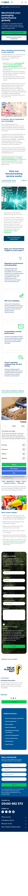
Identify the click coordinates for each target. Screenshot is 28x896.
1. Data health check (8, 180)
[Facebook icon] (2, 812)
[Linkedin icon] (10, 812)
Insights (7, 7)
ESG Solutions (9, 741)
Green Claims (9, 744)
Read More (4, 694)
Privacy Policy (5, 794)
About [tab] (23, 426)
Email (5, 593)
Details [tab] (14, 426)
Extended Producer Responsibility (13, 543)
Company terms (7, 820)
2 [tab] (13, 698)
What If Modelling (10, 727)
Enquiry (5, 608)
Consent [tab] (5, 426)
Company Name (8, 585)
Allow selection (14, 468)
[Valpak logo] (7, 2)
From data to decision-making (12, 391)
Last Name (6, 577)
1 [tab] (11, 698)
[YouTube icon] (13, 812)
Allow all (14, 464)
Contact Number (8, 600)
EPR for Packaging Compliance (14, 718)
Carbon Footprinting (11, 738)
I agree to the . (10, 627)
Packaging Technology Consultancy (12, 731)
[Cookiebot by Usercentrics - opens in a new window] (20, 422)
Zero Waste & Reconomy (10, 827)
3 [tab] (15, 698)
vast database (17, 517)
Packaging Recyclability (8, 680)
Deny (14, 473)
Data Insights (9, 724)
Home (2, 7)
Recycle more (6, 823)
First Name (6, 570)
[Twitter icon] (6, 812)
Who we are (6, 817)
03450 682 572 (12, 803)
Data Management (10, 721)
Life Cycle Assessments (12, 735)
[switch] (24, 449)
